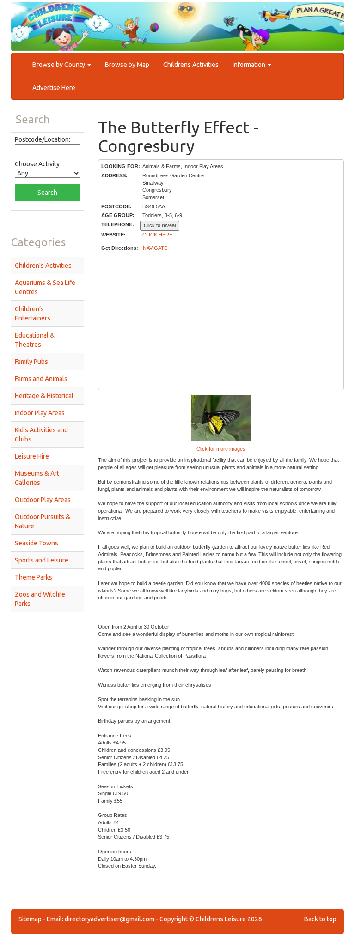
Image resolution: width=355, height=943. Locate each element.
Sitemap (30, 919)
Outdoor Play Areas (43, 499)
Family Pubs (31, 361)
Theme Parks (33, 577)
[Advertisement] (220, 321)
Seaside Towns (36, 543)
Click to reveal (160, 225)
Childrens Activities (191, 64)
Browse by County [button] (59, 64)
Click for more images (220, 449)
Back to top (320, 919)
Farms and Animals (41, 378)
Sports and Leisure (41, 560)
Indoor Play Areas (40, 413)
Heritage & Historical (44, 395)
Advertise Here (53, 87)
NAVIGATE (155, 248)
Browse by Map (127, 64)
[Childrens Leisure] (52, 18)
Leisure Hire (32, 456)
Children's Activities (43, 265)
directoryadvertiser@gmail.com (109, 919)
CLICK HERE (157, 234)
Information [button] (250, 64)
